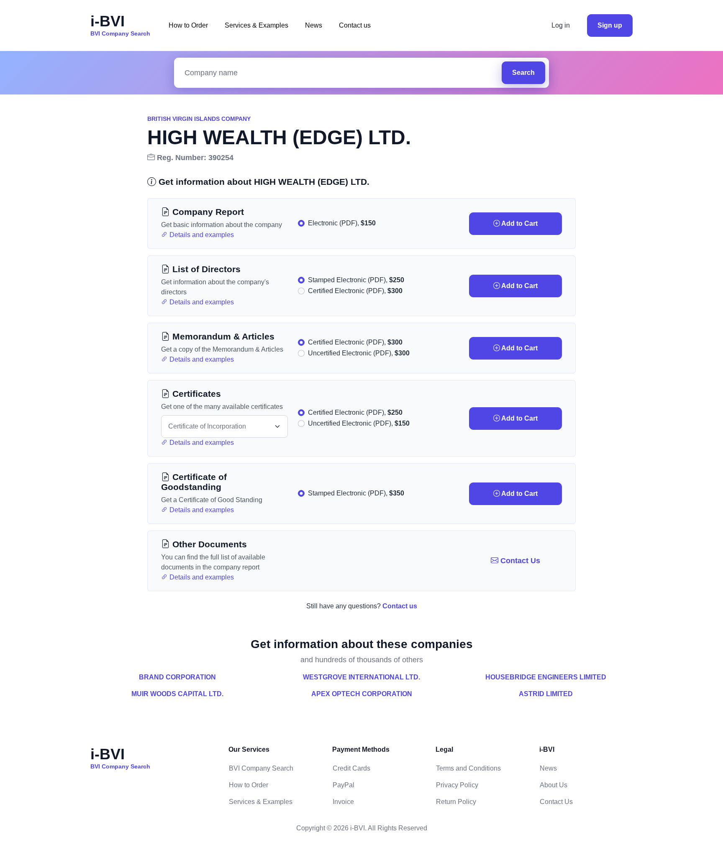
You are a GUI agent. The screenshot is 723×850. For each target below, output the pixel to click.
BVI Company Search (261, 768)
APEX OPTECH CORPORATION (361, 693)
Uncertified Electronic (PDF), (359, 353)
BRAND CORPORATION (177, 677)
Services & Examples (256, 25)
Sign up (609, 25)
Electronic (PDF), (342, 223)
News (313, 25)
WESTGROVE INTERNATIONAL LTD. (361, 677)
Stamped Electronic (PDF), (356, 279)
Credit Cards (351, 768)
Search (523, 72)
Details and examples (201, 234)
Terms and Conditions (468, 768)
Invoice (343, 801)
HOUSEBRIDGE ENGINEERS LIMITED (545, 677)
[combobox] (340, 72)
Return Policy (456, 801)
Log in (560, 25)
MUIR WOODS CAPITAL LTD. (177, 693)
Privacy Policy (457, 785)
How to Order (188, 25)
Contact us (355, 25)
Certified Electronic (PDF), (355, 290)
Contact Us (519, 560)
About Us (553, 785)
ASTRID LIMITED (546, 693)
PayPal (343, 785)
